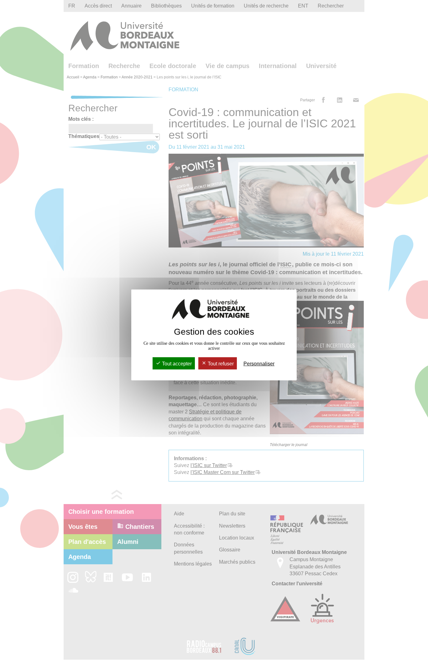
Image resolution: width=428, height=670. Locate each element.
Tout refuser (220, 363)
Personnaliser (258, 363)
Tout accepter (176, 363)
